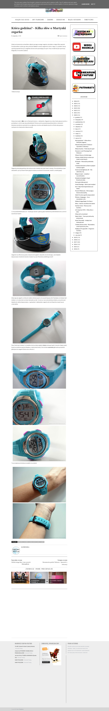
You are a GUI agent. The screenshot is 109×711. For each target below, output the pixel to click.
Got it (93, 4)
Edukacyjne (60, 20)
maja (76, 133)
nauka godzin (33, 542)
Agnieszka (15, 36)
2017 (75, 242)
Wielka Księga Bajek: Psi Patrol (83, 201)
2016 (75, 244)
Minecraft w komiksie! (81, 214)
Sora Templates (20, 709)
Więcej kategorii (74, 20)
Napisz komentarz (63, 36)
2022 (75, 110)
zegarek (42, 542)
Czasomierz (26, 542)
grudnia (77, 117)
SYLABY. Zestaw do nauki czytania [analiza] (24, 646)
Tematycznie (89, 20)
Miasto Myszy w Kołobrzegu (83, 155)
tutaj (44, 345)
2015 (75, 246)
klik (23, 121)
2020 (75, 115)
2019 (75, 237)
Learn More (85, 4)
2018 (75, 239)
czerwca (77, 131)
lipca (76, 129)
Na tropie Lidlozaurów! (81, 182)
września (78, 124)
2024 (75, 106)
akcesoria (20, 542)
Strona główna (25, 564)
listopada (78, 119)
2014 (75, 249)
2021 (75, 112)
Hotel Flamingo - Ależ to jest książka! (85, 184)
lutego (77, 233)
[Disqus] (39, 613)
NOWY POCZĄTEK (19, 660)
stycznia (77, 235)
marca (77, 138)
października (79, 122)
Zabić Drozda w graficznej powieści (85, 195)
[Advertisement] (79, 679)
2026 (75, 101)
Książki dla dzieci (22, 20)
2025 (75, 103)
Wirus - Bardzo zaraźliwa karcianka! (85, 203)
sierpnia (77, 126)
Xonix (38, 542)
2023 (75, 108)
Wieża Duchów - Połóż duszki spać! (84, 148)
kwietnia (77, 136)
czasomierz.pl (51, 347)
